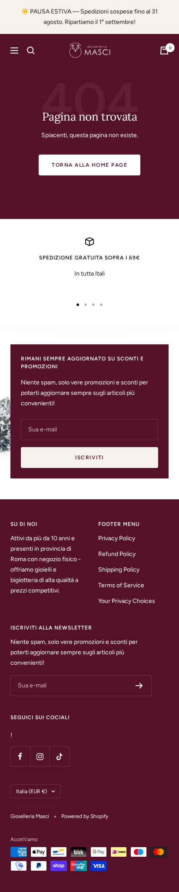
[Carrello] (164, 50)
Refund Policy (117, 554)
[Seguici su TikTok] (59, 756)
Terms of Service (121, 585)
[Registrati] (139, 686)
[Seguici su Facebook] (20, 756)
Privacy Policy (116, 538)
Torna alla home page (89, 165)
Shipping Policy (118, 569)
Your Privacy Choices (126, 601)
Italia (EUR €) (31, 791)
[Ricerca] (31, 50)
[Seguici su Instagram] (40, 756)
